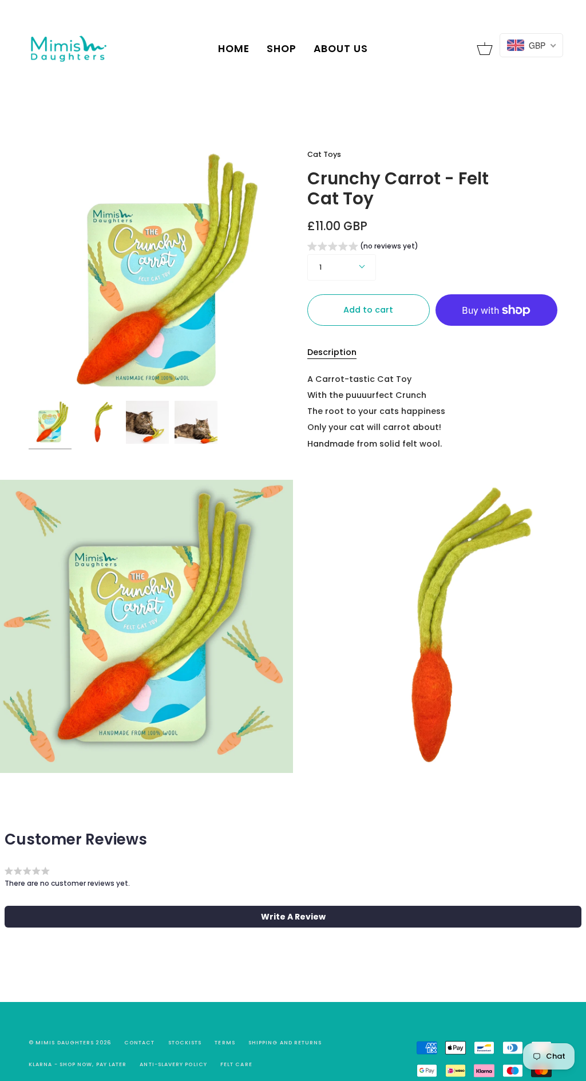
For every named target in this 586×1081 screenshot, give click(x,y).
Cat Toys (324, 154)
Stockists (185, 1042)
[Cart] (485, 48)
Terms (225, 1042)
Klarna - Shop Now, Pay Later (77, 1064)
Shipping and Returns (285, 1042)
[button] (362, 247)
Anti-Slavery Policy (173, 1064)
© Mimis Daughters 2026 (70, 1042)
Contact (139, 1042)
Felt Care (236, 1064)
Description (332, 352)
